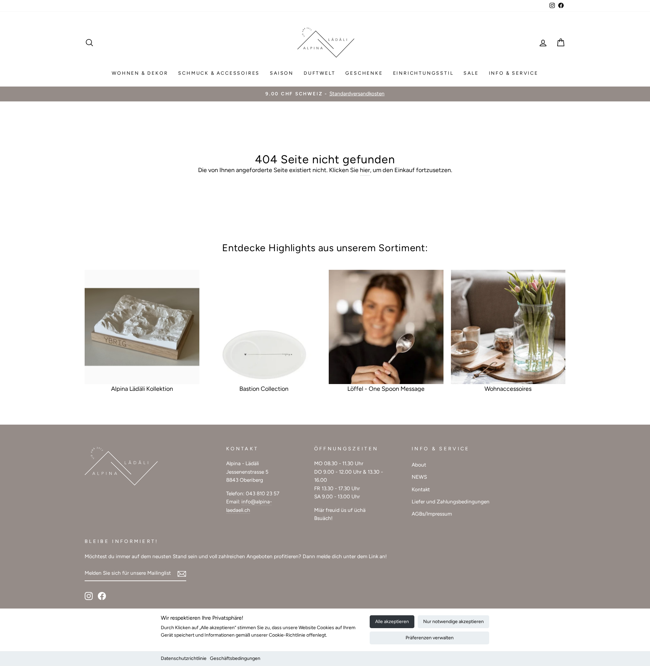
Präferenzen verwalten (430, 638)
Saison (282, 73)
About (419, 464)
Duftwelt (319, 73)
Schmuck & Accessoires (219, 73)
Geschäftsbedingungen (235, 658)
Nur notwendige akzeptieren (453, 621)
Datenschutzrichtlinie (184, 658)
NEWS (419, 477)
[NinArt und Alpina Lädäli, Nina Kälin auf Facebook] (102, 595)
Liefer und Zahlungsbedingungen (451, 501)
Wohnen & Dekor (140, 73)
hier (365, 170)
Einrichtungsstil (423, 73)
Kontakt (421, 489)
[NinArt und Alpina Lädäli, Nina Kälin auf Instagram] (89, 595)
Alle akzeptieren (392, 621)
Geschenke (364, 73)
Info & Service (513, 73)
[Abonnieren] (181, 573)
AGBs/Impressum (432, 513)
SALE (470, 73)
